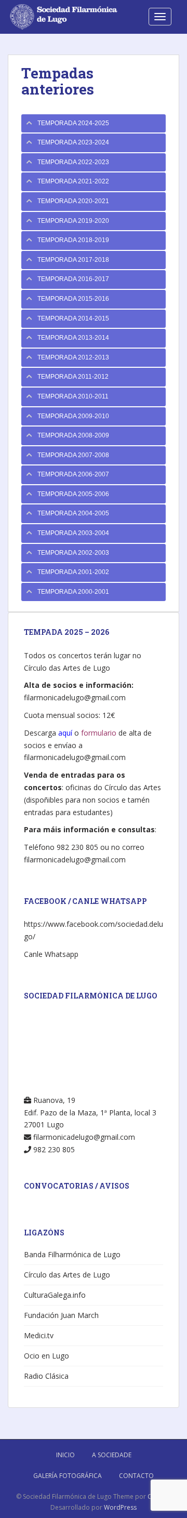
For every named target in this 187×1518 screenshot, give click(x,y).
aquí (65, 733)
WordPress (120, 1507)
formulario (98, 733)
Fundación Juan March (61, 1315)
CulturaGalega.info (55, 1295)
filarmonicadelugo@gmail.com (75, 697)
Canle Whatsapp (51, 954)
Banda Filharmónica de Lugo (72, 1254)
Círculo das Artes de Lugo (67, 1275)
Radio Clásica (46, 1376)
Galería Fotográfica (67, 1475)
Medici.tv (39, 1335)
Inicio (65, 1454)
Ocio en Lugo (46, 1356)
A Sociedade (111, 1454)
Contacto (136, 1475)
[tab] (93, 123)
